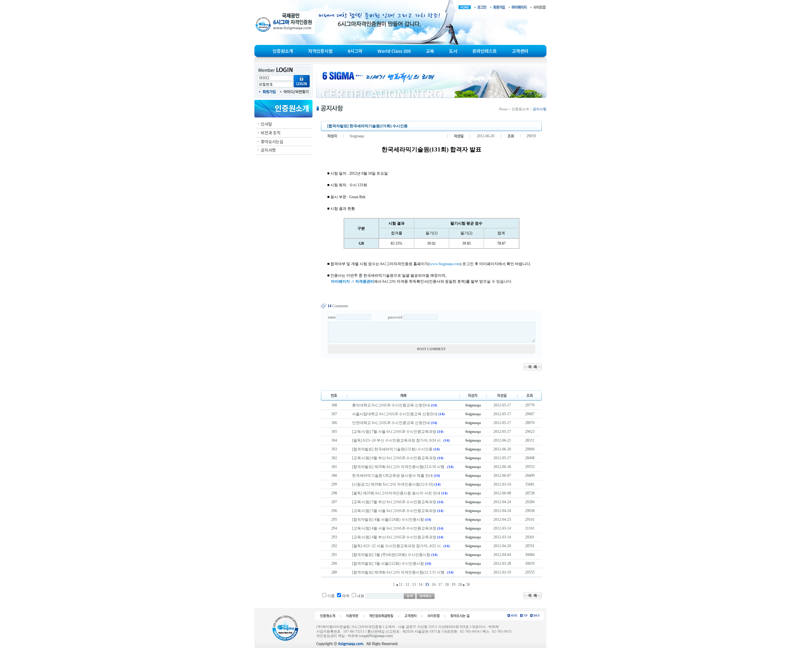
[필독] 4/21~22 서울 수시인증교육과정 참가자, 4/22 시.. (397, 546)
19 (453, 584)
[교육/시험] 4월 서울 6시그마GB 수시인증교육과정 (394, 528)
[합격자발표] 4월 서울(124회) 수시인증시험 (388, 519)
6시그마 (355, 51)
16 (434, 584)
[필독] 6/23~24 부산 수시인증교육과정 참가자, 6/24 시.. (397, 440)
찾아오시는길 (272, 141)
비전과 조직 (270, 133)
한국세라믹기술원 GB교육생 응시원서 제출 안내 (392, 475)
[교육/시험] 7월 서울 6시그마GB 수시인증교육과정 (394, 431)
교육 (430, 51)
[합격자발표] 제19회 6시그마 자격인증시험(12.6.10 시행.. (399, 467)
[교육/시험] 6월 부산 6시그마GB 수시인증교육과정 (394, 458)
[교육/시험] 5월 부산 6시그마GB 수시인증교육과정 (394, 502)
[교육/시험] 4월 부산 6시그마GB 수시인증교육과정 (394, 537)
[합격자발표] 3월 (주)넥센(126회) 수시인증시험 (391, 555)
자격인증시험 (320, 51)
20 (460, 584)
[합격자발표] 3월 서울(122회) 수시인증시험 (388, 563)
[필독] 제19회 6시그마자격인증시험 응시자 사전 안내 (396, 493)
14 (420, 584)
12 (407, 584)
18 (447, 584)
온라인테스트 (484, 51)
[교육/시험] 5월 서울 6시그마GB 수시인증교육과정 (394, 511)
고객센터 (520, 51)
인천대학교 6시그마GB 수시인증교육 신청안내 (391, 423)
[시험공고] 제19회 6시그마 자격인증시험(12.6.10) (393, 484)
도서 (453, 51)
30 (468, 584)
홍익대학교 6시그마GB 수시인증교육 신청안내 (391, 405)
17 (440, 584)
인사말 (266, 124)
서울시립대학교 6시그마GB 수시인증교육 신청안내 (394, 414)
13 (414, 584)
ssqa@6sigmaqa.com (376, 636)
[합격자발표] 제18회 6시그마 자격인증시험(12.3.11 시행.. (399, 572)
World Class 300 (394, 51)
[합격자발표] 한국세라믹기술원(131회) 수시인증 (392, 449)
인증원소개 (283, 51)
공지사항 (268, 150)
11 (401, 584)
